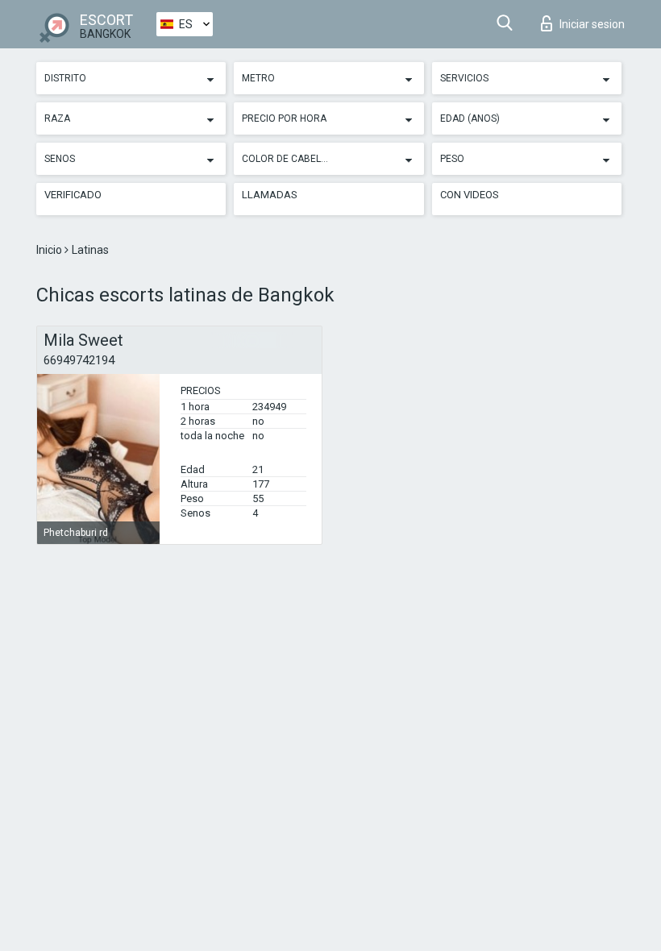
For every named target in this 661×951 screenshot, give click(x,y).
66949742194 (79, 360)
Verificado (73, 195)
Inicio (50, 249)
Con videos (469, 195)
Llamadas (269, 195)
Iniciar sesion (592, 24)
